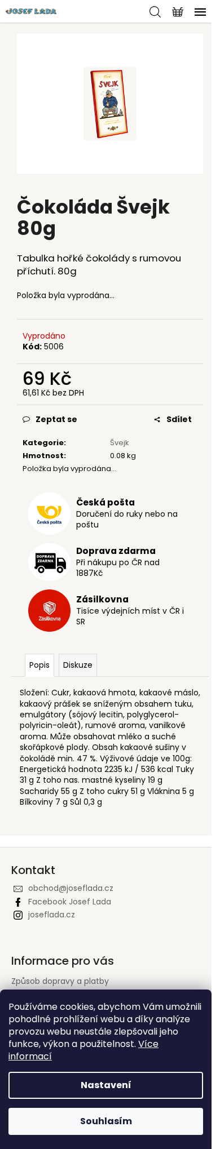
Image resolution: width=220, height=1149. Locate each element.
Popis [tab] (39, 665)
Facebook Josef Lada (69, 901)
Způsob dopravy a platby (60, 981)
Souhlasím (106, 1121)
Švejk (119, 442)
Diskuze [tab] (78, 665)
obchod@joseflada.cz (70, 888)
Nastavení (106, 1085)
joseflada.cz (51, 914)
